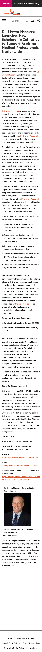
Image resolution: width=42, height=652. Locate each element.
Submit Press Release (11, 643)
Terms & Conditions (31, 643)
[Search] (27, 20)
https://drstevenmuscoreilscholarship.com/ (20, 457)
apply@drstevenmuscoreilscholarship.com (20, 465)
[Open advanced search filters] (32, 20)
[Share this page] (38, 21)
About (10, 638)
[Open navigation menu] (4, 21)
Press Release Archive (24, 638)
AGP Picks (5, 4)
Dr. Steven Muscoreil (10, 111)
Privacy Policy (32, 648)
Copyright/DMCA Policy (14, 648)
